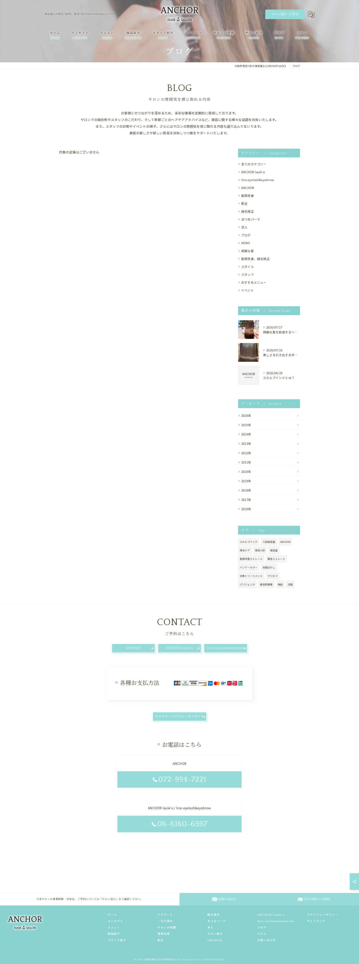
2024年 (246, 434)
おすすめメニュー (254, 282)
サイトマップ (316, 921)
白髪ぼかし (269, 567)
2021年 (246, 462)
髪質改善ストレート (251, 558)
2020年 (246, 471)
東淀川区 (260, 550)
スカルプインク (248, 541)
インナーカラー (248, 567)
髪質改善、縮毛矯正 (255, 258)
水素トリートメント (251, 576)
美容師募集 (266, 584)
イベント (247, 290)
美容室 (274, 550)
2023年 (246, 443)
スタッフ (247, 274)
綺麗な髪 (247, 251)
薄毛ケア (245, 550)
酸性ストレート (276, 558)
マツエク (273, 576)
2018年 (246, 490)
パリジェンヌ (247, 584)
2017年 (246, 499)
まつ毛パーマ (250, 219)
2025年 (246, 425)
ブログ (246, 235)
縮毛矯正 (247, 211)
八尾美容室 (269, 541)
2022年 (246, 453)
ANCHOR (247, 187)
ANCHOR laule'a (253, 172)
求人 (244, 227)
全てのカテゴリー (254, 164)
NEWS (245, 243)
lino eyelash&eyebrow (257, 180)
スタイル (247, 266)
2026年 (246, 415)
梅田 (280, 584)
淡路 (290, 584)
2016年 (246, 509)
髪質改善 (247, 195)
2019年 (246, 481)
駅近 (244, 203)
